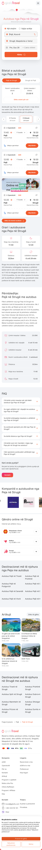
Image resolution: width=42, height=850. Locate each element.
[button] (21, 401)
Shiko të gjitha (33, 614)
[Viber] (3, 812)
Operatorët (6, 765)
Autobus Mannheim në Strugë (11, 703)
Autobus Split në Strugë (12, 694)
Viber (7, 812)
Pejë (17, 722)
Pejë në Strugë (11, 80)
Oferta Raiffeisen (8, 787)
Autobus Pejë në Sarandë (12, 591)
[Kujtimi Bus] (13, 502)
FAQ (3, 794)
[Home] (11, 3)
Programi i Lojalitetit (9, 780)
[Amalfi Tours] (28, 502)
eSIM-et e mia (25, 765)
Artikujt (4, 776)
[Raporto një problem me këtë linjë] (36, 128)
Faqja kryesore (7, 722)
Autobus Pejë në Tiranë (11, 576)
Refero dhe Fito (7, 783)
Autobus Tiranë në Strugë (9, 688)
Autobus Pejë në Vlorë (11, 599)
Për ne (4, 769)
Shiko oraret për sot (21, 99)
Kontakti (7, 475)
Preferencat (24, 769)
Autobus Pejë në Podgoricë (9, 585)
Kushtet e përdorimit (27, 804)
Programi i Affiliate (8, 790)
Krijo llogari (24, 773)
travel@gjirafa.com (12, 804)
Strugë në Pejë (30, 80)
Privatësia (23, 807)
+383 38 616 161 (11, 808)
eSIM (3, 762)
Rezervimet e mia (26, 762)
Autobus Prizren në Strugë (10, 710)
